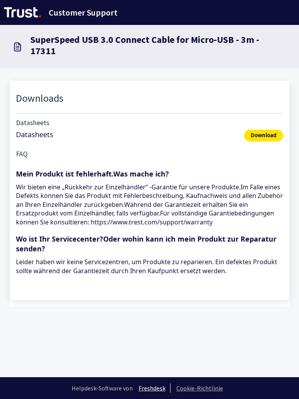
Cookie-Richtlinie (199, 388)
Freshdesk (152, 388)
